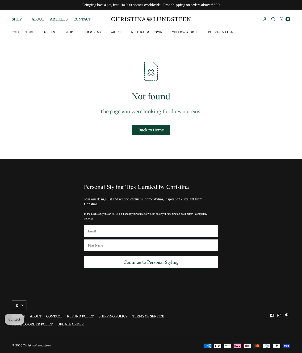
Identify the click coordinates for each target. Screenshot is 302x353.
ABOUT (38, 19)
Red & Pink (92, 32)
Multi (116, 32)
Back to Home (151, 130)
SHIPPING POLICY (113, 316)
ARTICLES (59, 19)
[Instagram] (279, 315)
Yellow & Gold (185, 32)
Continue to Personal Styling (151, 262)
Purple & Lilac (221, 32)
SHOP (17, 19)
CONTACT (82, 19)
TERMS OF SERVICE (148, 316)
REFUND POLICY (80, 316)
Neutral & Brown (147, 32)
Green (49, 32)
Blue (69, 32)
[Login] (265, 19)
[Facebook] (272, 315)
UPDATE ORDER (71, 324)
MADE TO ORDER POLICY (32, 324)
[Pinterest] (287, 315)
